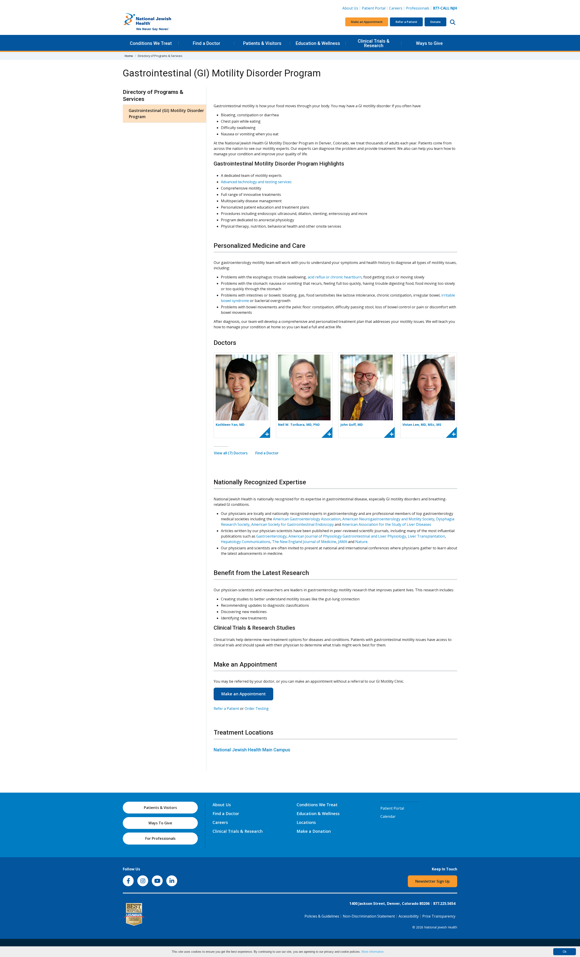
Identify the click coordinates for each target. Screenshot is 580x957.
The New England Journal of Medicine (304, 541)
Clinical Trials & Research (373, 43)
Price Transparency (438, 916)
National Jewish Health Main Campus (252, 749)
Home (129, 56)
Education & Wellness (318, 43)
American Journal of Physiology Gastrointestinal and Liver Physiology (347, 536)
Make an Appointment (366, 22)
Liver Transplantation (426, 536)
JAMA (342, 541)
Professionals (417, 8)
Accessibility (409, 916)
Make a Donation (314, 831)
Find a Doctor (206, 43)
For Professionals (160, 838)
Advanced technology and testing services (257, 181)
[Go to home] (157, 22)
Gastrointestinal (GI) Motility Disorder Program (166, 113)
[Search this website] (452, 22)
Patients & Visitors (262, 43)
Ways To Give (160, 823)
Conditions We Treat (151, 43)
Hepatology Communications (245, 541)
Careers (396, 8)
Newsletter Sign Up (432, 881)
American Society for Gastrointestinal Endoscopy (292, 524)
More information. (373, 951)
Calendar (388, 816)
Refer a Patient (406, 22)
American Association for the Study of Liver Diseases (386, 524)
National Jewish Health (440, 927)
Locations (306, 822)
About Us (350, 8)
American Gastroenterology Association (307, 518)
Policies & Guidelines (321, 916)
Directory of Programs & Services (153, 95)
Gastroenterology (271, 536)
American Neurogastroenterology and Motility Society (388, 518)
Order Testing (257, 708)
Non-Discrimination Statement (369, 916)
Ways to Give (429, 43)
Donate (435, 22)
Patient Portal (373, 8)
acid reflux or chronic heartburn (335, 277)
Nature (361, 541)
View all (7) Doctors (231, 452)
